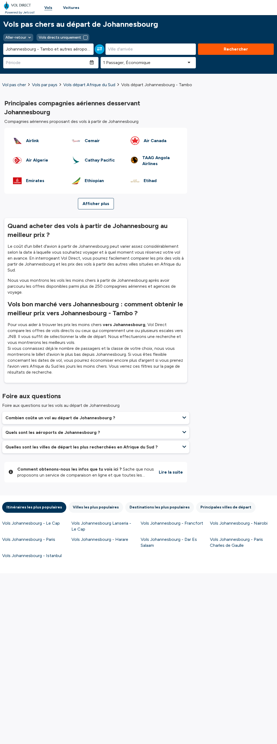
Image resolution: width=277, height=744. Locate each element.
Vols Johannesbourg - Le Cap (31, 523)
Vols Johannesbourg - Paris (28, 539)
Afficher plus (96, 203)
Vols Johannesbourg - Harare (99, 539)
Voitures (71, 7)
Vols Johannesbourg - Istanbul (32, 555)
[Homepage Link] (18, 5)
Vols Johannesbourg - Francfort (172, 523)
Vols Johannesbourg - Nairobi (239, 523)
